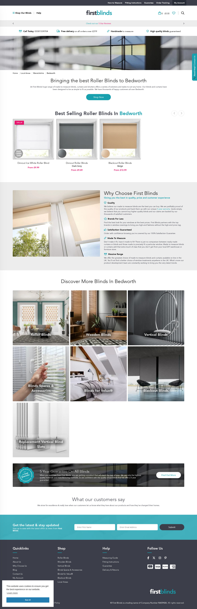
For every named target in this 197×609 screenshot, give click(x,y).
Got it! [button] (28, 600)
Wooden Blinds (64, 562)
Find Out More (168, 475)
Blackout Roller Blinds (120, 163)
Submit (171, 527)
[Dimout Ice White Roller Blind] (33, 139)
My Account (179, 2)
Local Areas (26, 73)
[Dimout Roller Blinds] (77, 139)
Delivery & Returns (111, 570)
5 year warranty (163, 208)
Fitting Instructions (133, 2)
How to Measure (115, 2)
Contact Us (18, 574)
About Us (17, 562)
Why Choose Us (20, 566)
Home (15, 73)
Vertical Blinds (64, 566)
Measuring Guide (110, 558)
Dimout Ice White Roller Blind (33, 163)
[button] (13, 23)
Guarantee (148, 2)
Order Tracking (163, 2)
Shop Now (98, 97)
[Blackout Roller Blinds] (120, 139)
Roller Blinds (63, 558)
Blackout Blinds (64, 578)
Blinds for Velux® (65, 574)
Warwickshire (38, 73)
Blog (15, 570)
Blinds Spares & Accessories (70, 570)
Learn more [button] (12, 593)
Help (38, 13)
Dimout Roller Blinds (77, 163)
